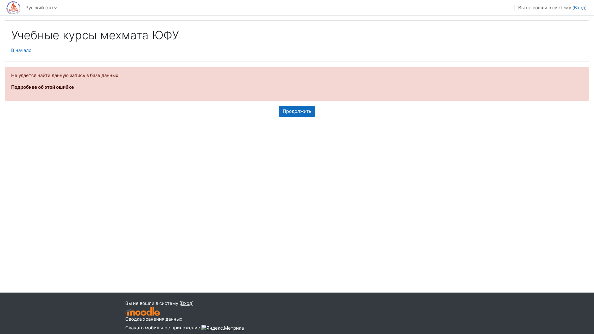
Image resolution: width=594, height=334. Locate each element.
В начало (21, 50)
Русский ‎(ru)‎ (39, 8)
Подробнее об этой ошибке (42, 87)
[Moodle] (142, 311)
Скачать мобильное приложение (162, 328)
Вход (579, 8)
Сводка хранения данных (153, 319)
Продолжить (297, 111)
